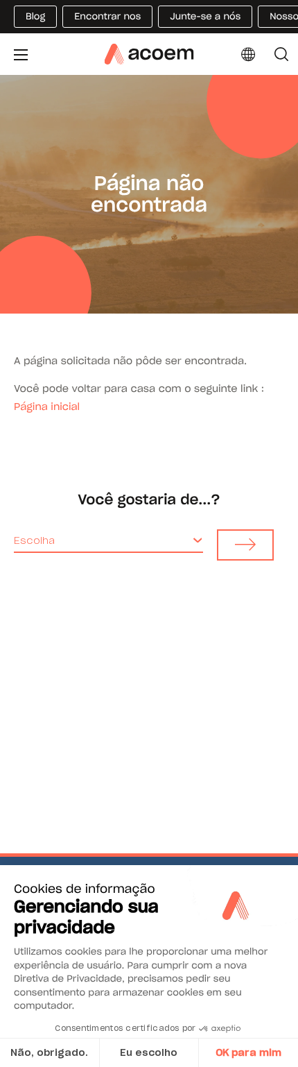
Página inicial (47, 406)
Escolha (34, 540)
